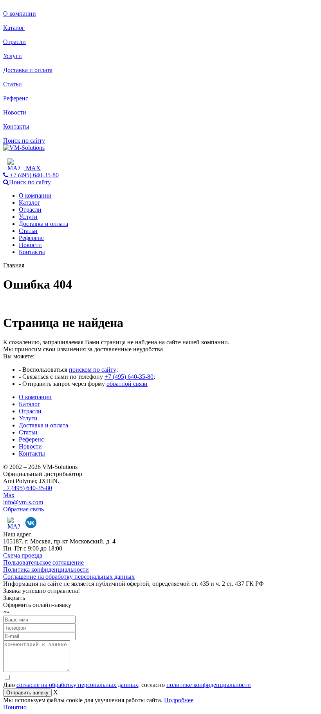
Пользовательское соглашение (43, 562)
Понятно (15, 707)
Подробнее (178, 700)
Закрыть (14, 597)
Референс (15, 98)
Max (8, 495)
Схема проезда (22, 555)
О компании (19, 13)
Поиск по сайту (24, 140)
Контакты (16, 126)
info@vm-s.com (23, 502)
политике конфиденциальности (208, 684)
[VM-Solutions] (24, 147)
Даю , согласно (127, 684)
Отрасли (14, 41)
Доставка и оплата (27, 70)
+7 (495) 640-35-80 (129, 376)
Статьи (12, 84)
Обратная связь (23, 509)
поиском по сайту (92, 369)
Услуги (12, 56)
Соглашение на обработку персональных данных (69, 576)
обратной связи (127, 383)
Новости (14, 112)
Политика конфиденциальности (46, 569)
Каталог (14, 27)
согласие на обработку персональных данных (77, 684)
